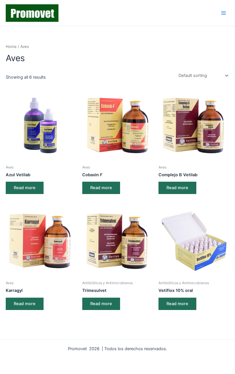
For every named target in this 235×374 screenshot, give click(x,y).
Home (11, 46)
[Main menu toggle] (223, 13)
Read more (25, 187)
